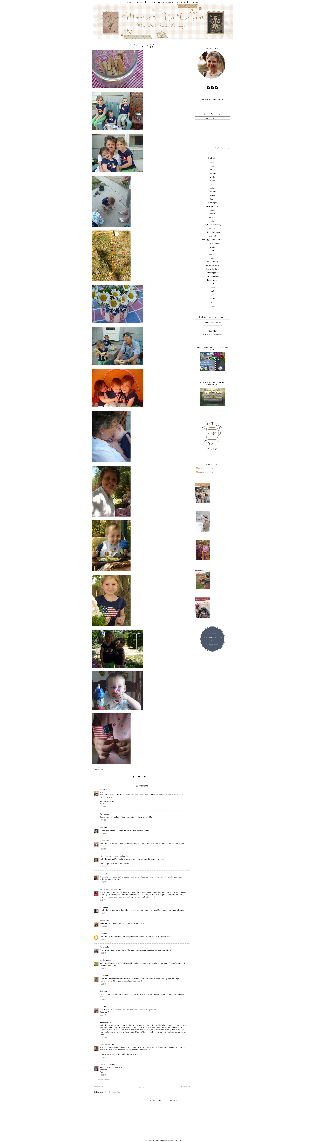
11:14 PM (103, 1015)
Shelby (102, 920)
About (140, 2)
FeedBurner (217, 335)
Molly (102, 947)
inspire (212, 214)
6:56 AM (103, 807)
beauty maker (212, 280)
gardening (212, 217)
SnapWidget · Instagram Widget (221, 148)
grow (212, 295)
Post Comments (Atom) (113, 1092)
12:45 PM (103, 926)
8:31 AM (103, 820)
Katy (101, 827)
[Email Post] (99, 767)
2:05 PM (103, 953)
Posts (200, 468)
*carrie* (102, 960)
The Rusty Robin (212, 276)
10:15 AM (103, 867)
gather (212, 188)
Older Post (98, 1087)
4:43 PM (103, 969)
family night (212, 203)
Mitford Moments (212, 243)
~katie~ (102, 840)
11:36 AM (103, 913)
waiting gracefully (212, 265)
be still (212, 210)
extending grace (212, 273)
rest (212, 251)
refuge (212, 306)
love (101, 769)
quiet (212, 221)
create (212, 177)
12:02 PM (103, 1037)
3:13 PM (103, 1075)
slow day (212, 192)
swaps (212, 247)
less (212, 302)
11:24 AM (103, 900)
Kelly (102, 934)
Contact (194, 2)
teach (212, 199)
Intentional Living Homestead (111, 856)
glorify (212, 291)
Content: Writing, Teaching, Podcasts (167, 2)
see (212, 258)
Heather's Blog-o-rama (108, 889)
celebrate (212, 173)
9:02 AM (103, 833)
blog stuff (212, 236)
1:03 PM (103, 1057)
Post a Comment (103, 1080)
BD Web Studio (159, 1140)
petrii (102, 789)
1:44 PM (103, 940)
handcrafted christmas (212, 232)
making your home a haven (212, 240)
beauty (212, 170)
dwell (212, 162)
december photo (212, 206)
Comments (202, 472)
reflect (212, 181)
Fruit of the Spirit (212, 269)
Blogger (178, 1140)
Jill (101, 1007)
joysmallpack (105, 1044)
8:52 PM (103, 999)
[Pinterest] (208, 87)
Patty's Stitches (106, 1064)
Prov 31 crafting (212, 262)
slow (212, 184)
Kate (101, 874)
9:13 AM (103, 849)
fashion (212, 299)
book (212, 284)
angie (102, 976)
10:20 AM (103, 882)
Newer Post (185, 1087)
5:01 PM (103, 984)
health (212, 287)
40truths (212, 228)
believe (212, 195)
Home (129, 2)
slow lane (212, 254)
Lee (101, 907)
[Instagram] (212, 87)
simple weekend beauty (212, 225)
